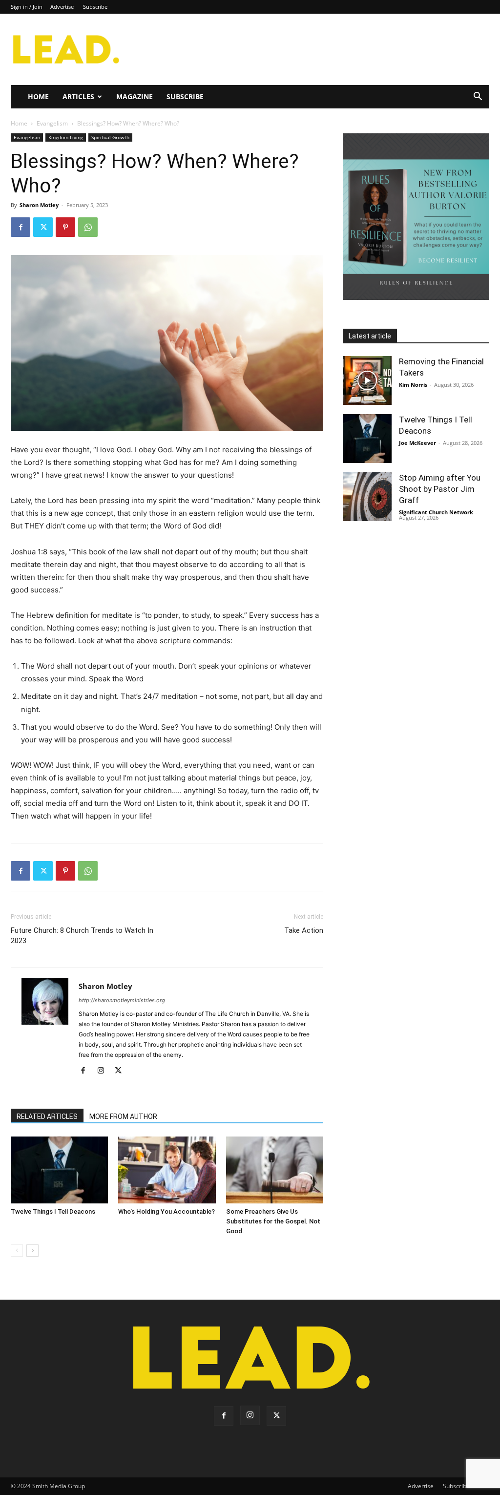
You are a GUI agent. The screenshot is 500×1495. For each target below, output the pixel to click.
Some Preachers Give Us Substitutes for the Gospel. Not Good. (273, 1221)
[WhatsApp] (88, 227)
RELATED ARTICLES (47, 1116)
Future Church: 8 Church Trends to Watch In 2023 (82, 935)
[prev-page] (17, 1250)
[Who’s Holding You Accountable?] (166, 1170)
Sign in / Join (26, 6)
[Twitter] (43, 227)
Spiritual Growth (110, 137)
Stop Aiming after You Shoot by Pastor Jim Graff (439, 489)
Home (38, 96)
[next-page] (32, 1250)
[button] (477, 97)
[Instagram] (104, 1071)
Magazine (134, 96)
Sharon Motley (39, 205)
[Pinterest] (65, 227)
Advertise (62, 6)
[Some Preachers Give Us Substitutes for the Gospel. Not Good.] (274, 1170)
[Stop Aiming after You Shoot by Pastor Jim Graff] (367, 496)
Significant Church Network (436, 512)
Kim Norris (413, 384)
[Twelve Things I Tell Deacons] (59, 1170)
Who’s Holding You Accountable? (166, 1211)
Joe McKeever (417, 442)
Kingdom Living (65, 137)
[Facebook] (20, 227)
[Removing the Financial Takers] (367, 380)
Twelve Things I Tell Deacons (53, 1211)
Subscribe (95, 6)
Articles (78, 96)
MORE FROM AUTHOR (123, 1116)
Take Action (303, 930)
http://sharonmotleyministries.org (122, 1000)
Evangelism (52, 123)
